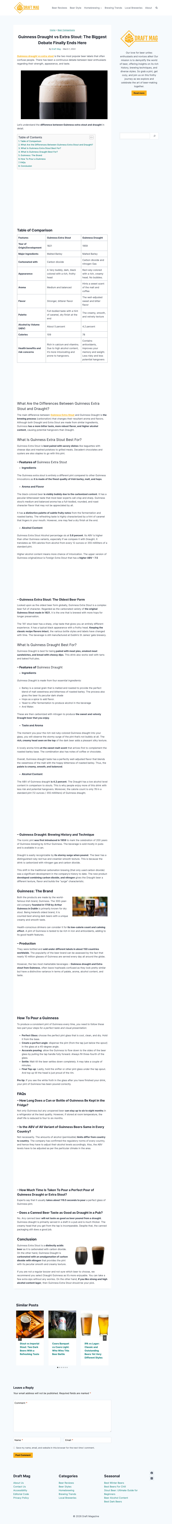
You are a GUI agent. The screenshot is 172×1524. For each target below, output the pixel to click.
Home (52, 30)
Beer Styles (65, 1486)
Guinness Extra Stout (62, 415)
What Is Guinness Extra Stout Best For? (41, 148)
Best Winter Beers (114, 1482)
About (148, 7)
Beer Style (75, 7)
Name (19, 1440)
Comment (21, 1403)
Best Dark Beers (113, 1501)
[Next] (105, 1338)
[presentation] (30, 1324)
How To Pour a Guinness (33, 159)
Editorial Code (21, 1494)
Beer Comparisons (66, 30)
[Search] (154, 136)
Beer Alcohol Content (116, 1497)
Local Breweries (133, 7)
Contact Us (19, 1486)
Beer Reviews (59, 7)
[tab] (57, 1367)
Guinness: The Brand (31, 155)
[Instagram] (151, 1478)
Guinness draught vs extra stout (35, 56)
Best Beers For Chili (115, 1486)
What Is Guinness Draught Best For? (39, 152)
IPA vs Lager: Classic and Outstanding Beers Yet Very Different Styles (93, 1350)
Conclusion (26, 166)
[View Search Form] (156, 8)
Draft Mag (56, 49)
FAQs (23, 162)
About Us (18, 1482)
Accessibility (20, 1490)
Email (69, 1440)
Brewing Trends (113, 7)
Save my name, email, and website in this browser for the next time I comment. (55, 1448)
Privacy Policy (21, 1497)
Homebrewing (66, 1490)
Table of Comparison (30, 141)
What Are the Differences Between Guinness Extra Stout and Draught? (57, 144)
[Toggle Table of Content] (90, 137)
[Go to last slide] (20, 1338)
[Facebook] (151, 1473)
